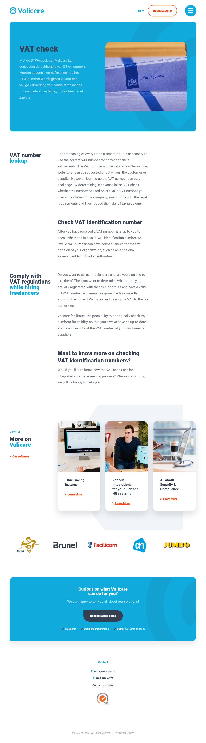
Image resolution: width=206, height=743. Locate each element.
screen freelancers (95, 275)
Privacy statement (124, 732)
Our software (20, 456)
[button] (190, 10)
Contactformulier (103, 685)
